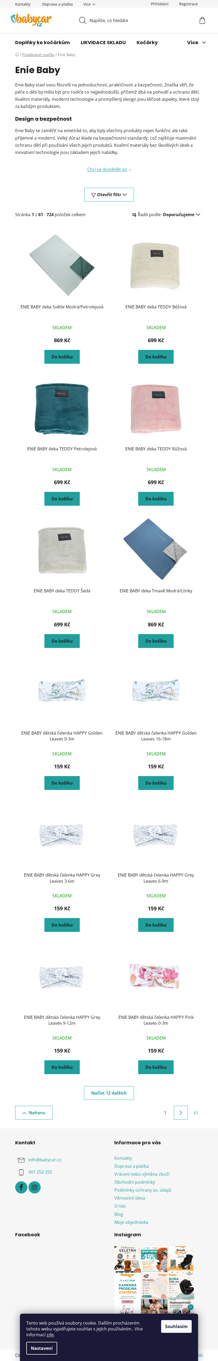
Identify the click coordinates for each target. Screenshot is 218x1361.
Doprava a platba (57, 4)
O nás (120, 1206)
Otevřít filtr (109, 195)
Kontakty (23, 4)
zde (50, 1335)
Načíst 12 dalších (109, 1093)
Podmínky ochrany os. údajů (142, 1190)
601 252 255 (40, 1172)
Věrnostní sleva (129, 1198)
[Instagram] (34, 1187)
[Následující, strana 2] (181, 1113)
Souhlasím (176, 1326)
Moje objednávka (131, 1222)
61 (196, 1113)
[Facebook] (21, 1187)
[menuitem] (42, 42)
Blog (118, 1214)
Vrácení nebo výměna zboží (141, 1174)
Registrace (188, 3)
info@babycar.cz (44, 1160)
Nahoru (37, 1113)
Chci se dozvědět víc (107, 169)
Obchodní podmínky (134, 1182)
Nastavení (42, 1348)
